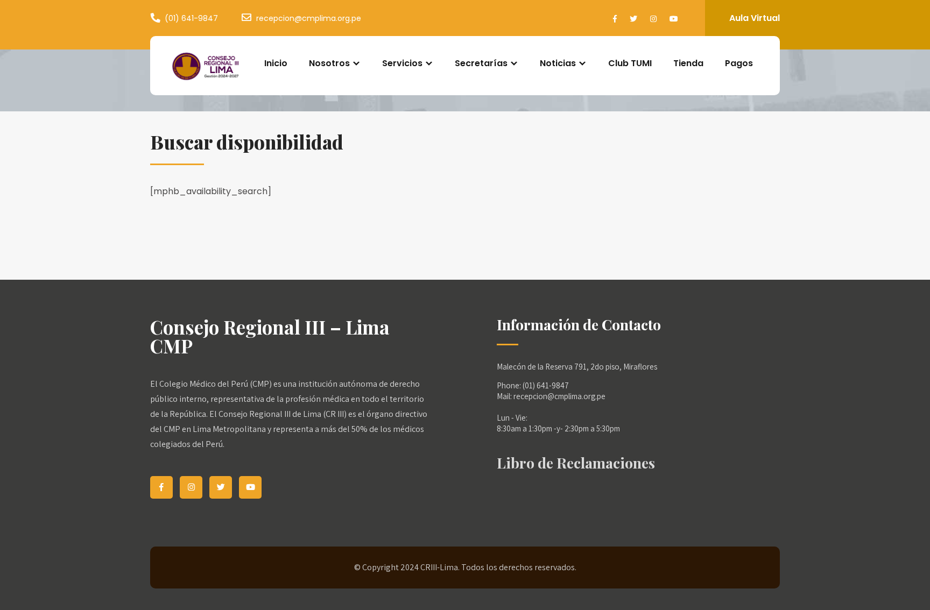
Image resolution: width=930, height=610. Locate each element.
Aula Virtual (754, 18)
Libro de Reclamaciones (576, 462)
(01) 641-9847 (191, 18)
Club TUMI (630, 63)
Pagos (739, 63)
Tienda (688, 63)
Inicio (275, 63)
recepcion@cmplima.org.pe (308, 18)
